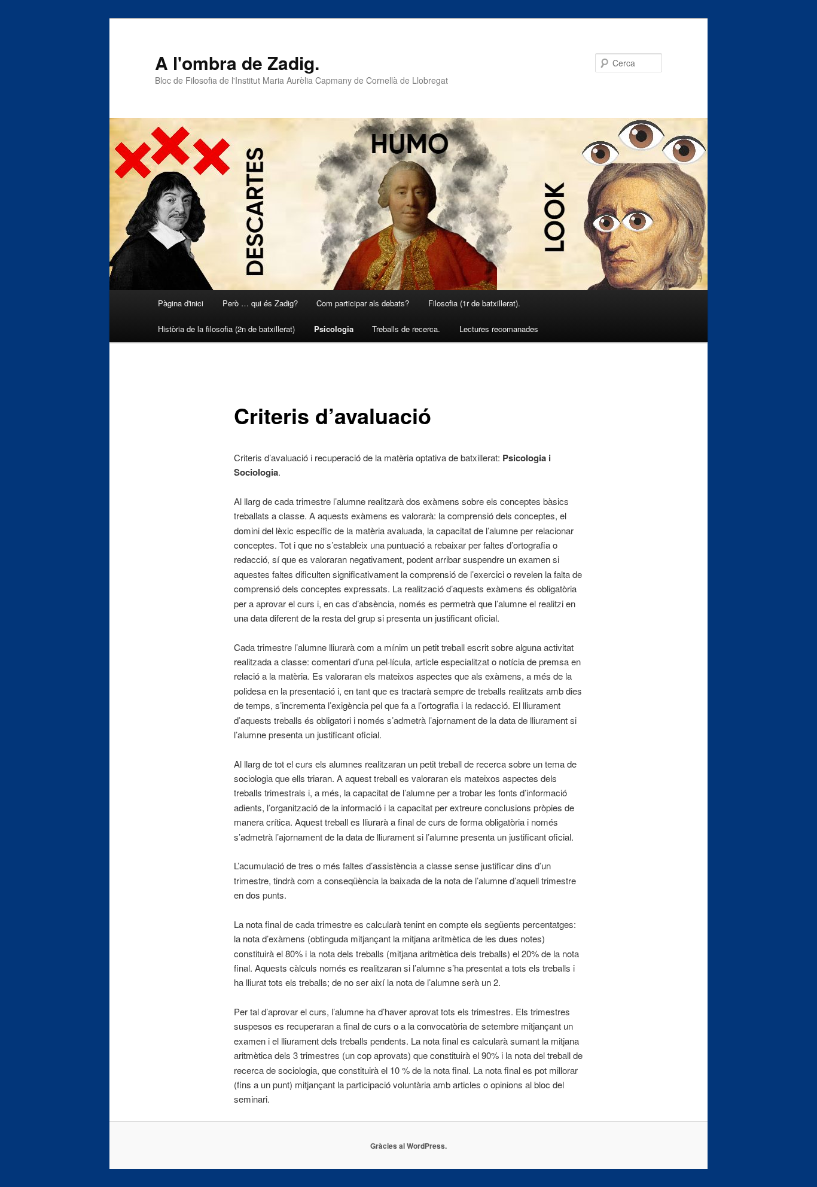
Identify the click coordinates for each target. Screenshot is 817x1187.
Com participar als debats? (362, 303)
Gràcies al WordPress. (408, 1145)
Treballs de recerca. (406, 328)
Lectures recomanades (498, 328)
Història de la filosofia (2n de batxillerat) (226, 328)
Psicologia (333, 328)
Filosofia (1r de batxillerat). (474, 303)
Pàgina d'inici (180, 303)
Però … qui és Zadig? (260, 303)
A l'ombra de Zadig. (237, 62)
